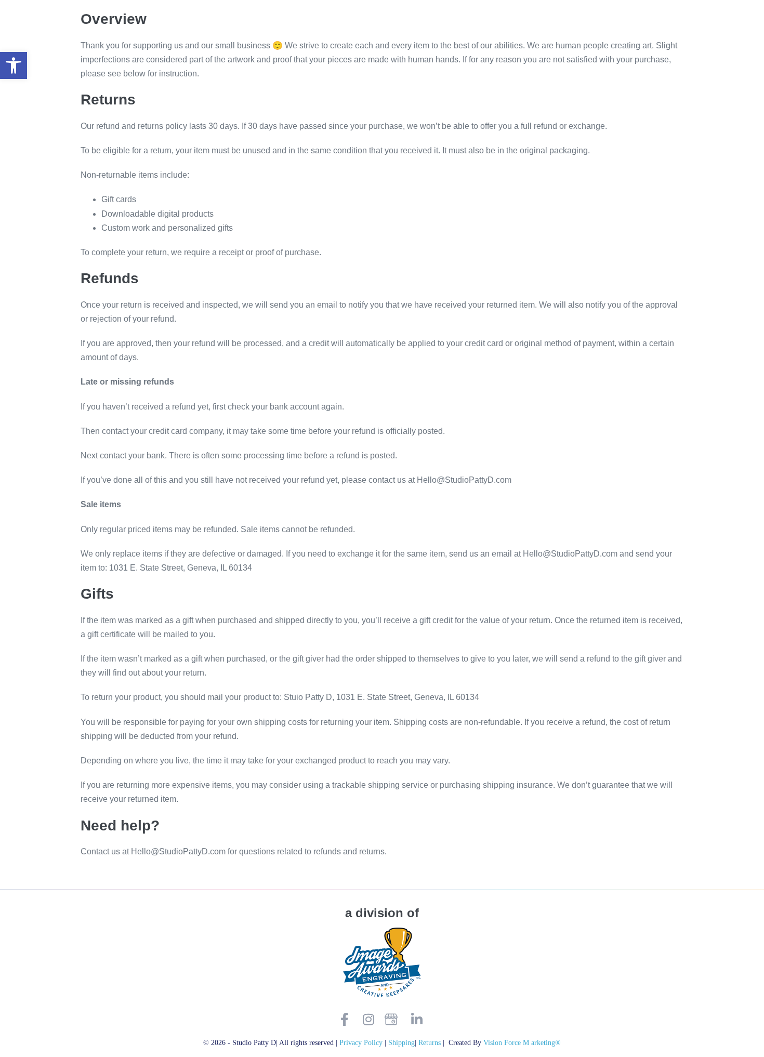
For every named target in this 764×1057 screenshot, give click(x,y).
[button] (13, 65)
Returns (430, 1042)
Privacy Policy (361, 1042)
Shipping (401, 1042)
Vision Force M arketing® (522, 1042)
